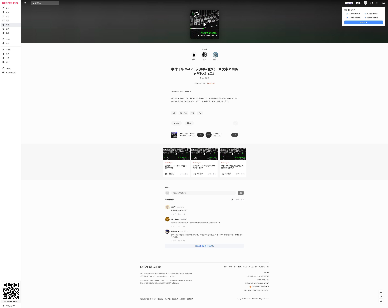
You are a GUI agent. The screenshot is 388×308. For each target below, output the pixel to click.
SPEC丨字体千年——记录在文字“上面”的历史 (187, 134)
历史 (377, 3)
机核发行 (262, 267)
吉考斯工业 (246, 267)
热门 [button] (233, 199)
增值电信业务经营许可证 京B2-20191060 (258, 276)
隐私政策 (175, 299)
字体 (192, 113)
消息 (383, 3)
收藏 (371, 3)
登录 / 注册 (363, 22)
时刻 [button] (242, 199)
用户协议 (168, 299)
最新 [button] (237, 199)
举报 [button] (184, 214)
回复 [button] (179, 214)
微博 (230, 267)
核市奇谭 (254, 267)
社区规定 (183, 299)
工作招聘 (190, 299)
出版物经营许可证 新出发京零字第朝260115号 (256, 290)
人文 (173, 113)
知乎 (225, 267)
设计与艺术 (183, 113)
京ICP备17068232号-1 (263, 279)
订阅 (234, 135)
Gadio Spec (211, 83)
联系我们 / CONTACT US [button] (148, 299)
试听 (200, 135)
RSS (268, 267)
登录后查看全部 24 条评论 (204, 246)
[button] (215, 13)
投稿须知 (160, 299)
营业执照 (266, 273)
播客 (239, 267)
